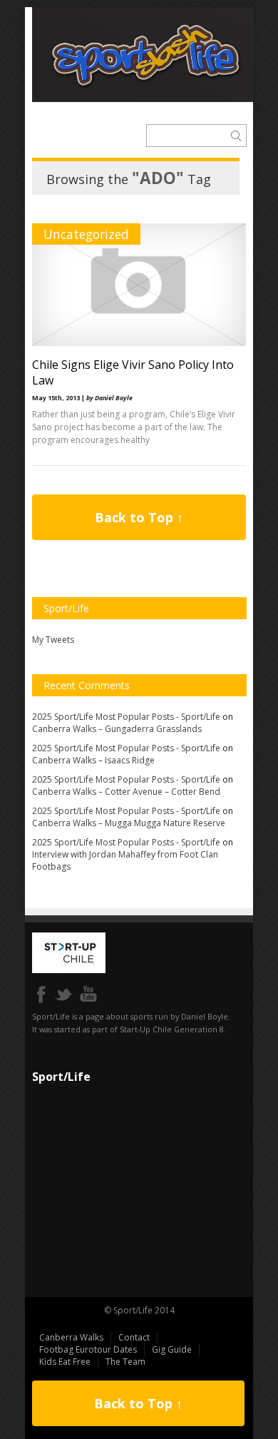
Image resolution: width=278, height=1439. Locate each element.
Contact (134, 1337)
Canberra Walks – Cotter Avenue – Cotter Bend (126, 791)
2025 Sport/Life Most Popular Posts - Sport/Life (126, 717)
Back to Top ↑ (139, 517)
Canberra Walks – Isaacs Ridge (93, 760)
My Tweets (53, 640)
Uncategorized (86, 234)
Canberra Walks (71, 1337)
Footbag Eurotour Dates (88, 1349)
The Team (125, 1362)
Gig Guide (172, 1349)
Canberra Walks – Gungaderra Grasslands (117, 729)
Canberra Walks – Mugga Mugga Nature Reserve (128, 823)
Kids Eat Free (65, 1362)
